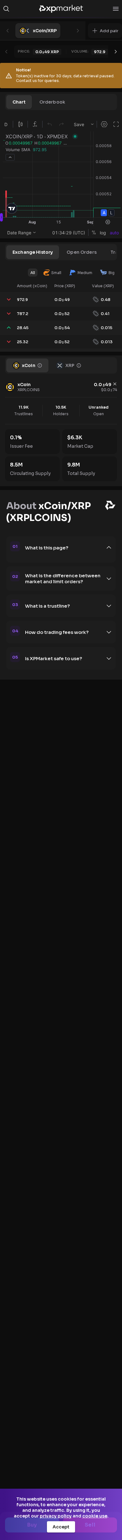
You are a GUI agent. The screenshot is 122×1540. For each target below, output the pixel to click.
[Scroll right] (115, 51)
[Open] (115, 9)
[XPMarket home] (61, 9)
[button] (105, 30)
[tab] (19, 102)
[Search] (6, 9)
